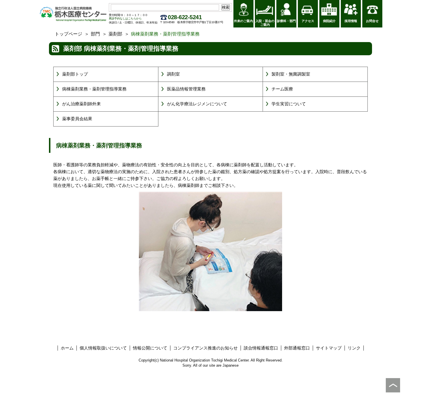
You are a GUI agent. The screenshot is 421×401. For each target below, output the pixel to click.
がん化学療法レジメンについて (197, 103)
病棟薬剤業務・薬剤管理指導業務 (94, 88)
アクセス (308, 21)
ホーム (67, 347)
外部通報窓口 (297, 347)
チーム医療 (282, 88)
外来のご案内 (243, 21)
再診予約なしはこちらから (125, 18)
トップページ (68, 33)
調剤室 (173, 74)
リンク (354, 347)
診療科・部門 (286, 21)
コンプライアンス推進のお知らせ (205, 347)
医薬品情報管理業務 (186, 88)
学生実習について (289, 103)
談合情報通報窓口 (261, 347)
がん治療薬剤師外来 (81, 103)
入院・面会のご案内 (264, 22)
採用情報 (351, 21)
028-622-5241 (185, 17)
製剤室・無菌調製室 (291, 74)
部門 (95, 33)
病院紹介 (329, 21)
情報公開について (150, 347)
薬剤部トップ (75, 74)
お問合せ (372, 21)
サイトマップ (329, 347)
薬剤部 (115, 33)
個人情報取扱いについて (103, 347)
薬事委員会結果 (77, 118)
